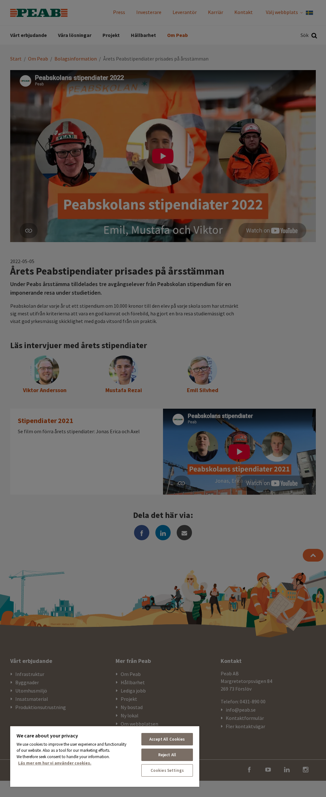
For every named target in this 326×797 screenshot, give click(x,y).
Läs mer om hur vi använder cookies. (54, 763)
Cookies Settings (167, 770)
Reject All (167, 755)
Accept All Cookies (167, 739)
